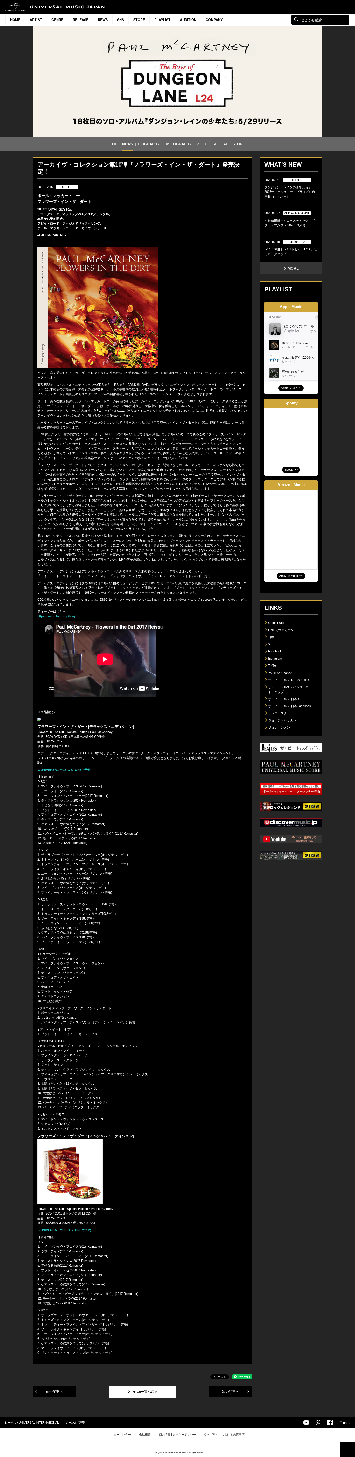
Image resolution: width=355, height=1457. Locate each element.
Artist (36, 19)
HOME (15, 19)
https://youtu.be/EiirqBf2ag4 (57, 616)
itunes (344, 1422)
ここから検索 (296, 19)
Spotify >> (291, 469)
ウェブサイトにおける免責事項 (224, 1434)
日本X (272, 637)
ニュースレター (121, 1434)
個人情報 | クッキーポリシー (177, 1434)
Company (214, 19)
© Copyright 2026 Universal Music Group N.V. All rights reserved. (177, 1452)
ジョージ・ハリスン (282, 720)
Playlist (162, 19)
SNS (120, 19)
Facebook (275, 651)
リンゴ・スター (279, 713)
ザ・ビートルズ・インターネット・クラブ (290, 689)
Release (80, 19)
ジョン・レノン (279, 727)
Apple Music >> (291, 388)
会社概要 (145, 1434)
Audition (188, 19)
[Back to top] (347, 1449)
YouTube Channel (280, 673)
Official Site (276, 623)
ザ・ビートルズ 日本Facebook (289, 706)
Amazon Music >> (291, 576)
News (103, 19)
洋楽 (82, 1422)
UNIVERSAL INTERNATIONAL (39, 1422)
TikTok (272, 665)
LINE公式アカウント (282, 630)
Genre (57, 19)
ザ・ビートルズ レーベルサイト (290, 680)
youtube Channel (306, 1422)
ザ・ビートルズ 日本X (283, 699)
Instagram (275, 658)
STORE (139, 19)
